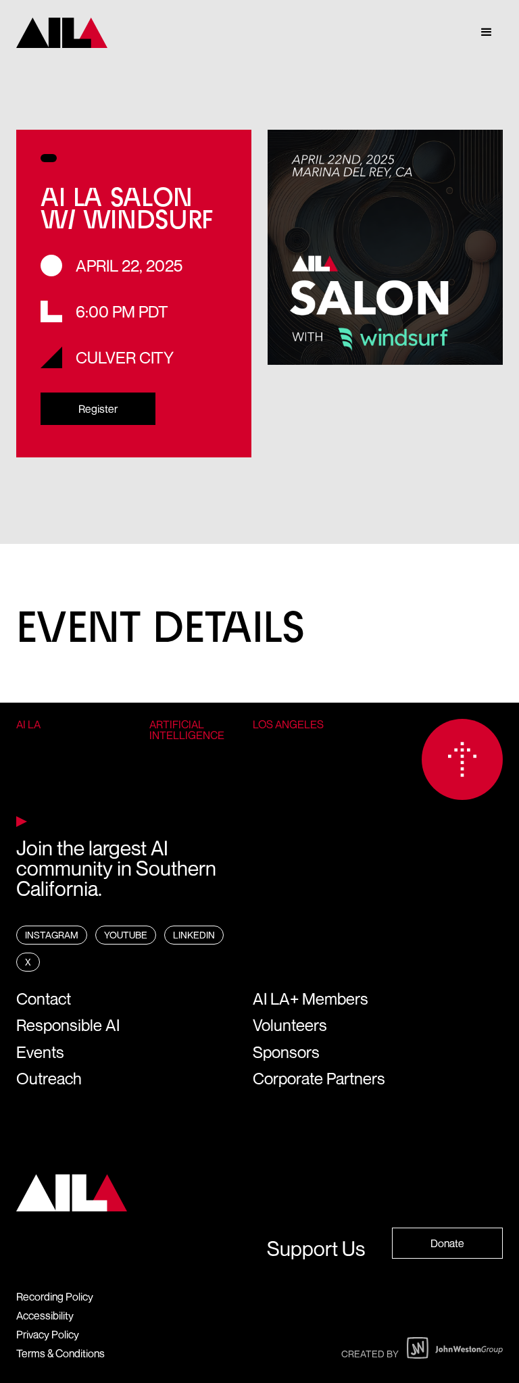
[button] (486, 32)
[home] (61, 33)
